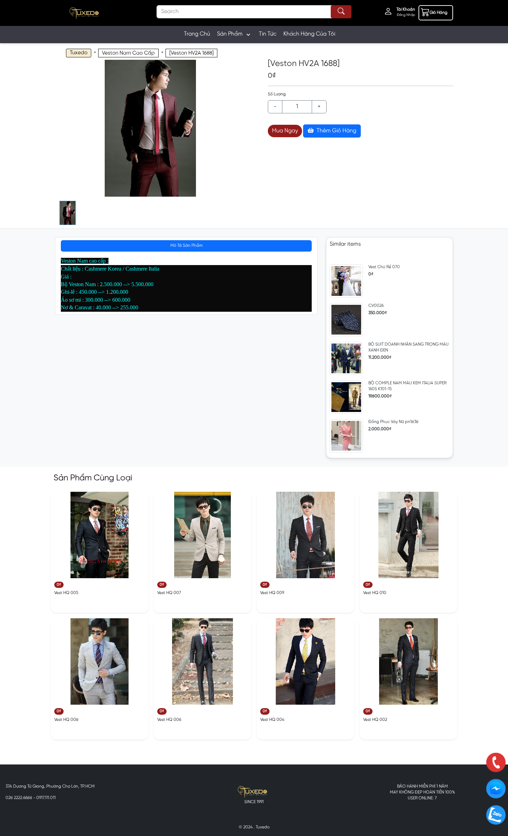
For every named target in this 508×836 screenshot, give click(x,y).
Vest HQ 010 (374, 593)
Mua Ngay (285, 131)
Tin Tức (267, 34)
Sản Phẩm (230, 34)
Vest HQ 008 (66, 719)
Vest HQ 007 (169, 593)
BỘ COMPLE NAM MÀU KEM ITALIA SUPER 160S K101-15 (407, 386)
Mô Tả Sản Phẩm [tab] (186, 245)
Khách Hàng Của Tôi (309, 34)
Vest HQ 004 (272, 719)
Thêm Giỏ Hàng (335, 131)
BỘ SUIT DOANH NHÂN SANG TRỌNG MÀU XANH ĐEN (408, 347)
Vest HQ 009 (272, 593)
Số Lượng (277, 94)
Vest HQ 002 (375, 719)
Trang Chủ (197, 34)
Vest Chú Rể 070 (384, 267)
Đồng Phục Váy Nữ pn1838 (393, 422)
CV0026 (376, 305)
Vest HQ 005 (66, 593)
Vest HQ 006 (169, 719)
